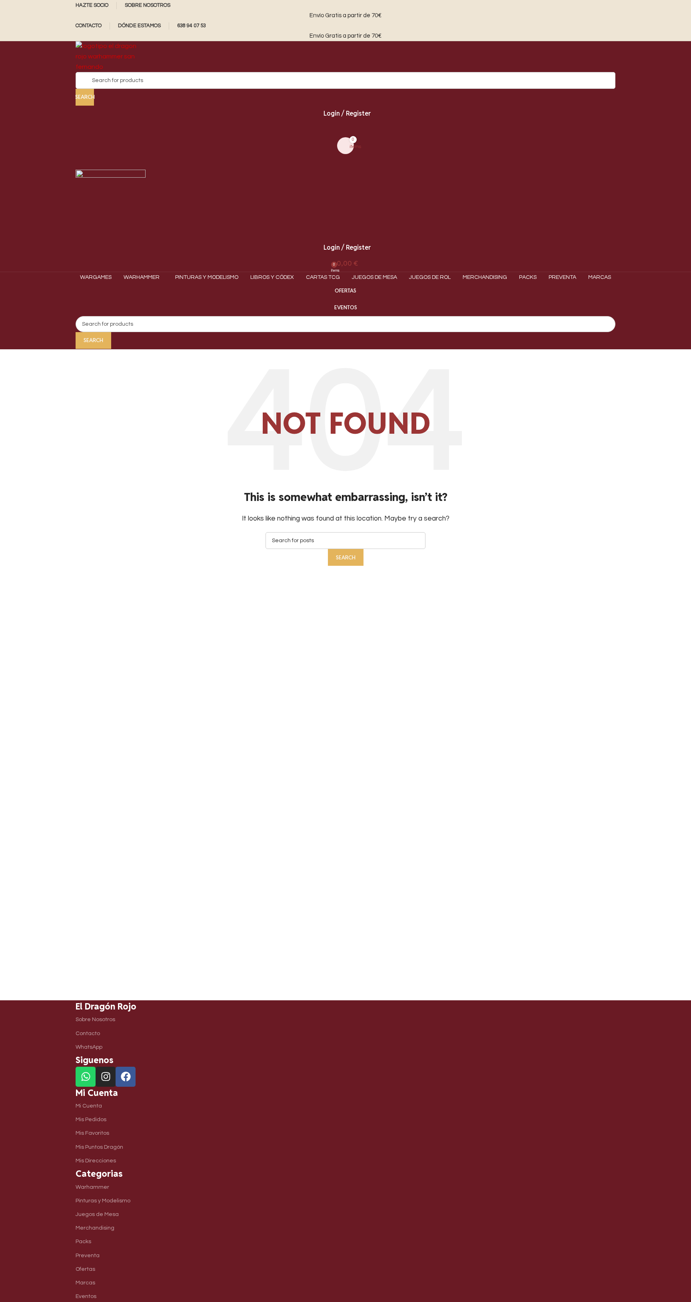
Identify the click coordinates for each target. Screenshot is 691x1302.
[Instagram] (106, 1077)
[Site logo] (111, 56)
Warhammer (92, 1187)
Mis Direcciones (96, 1161)
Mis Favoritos (92, 1133)
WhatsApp (89, 1047)
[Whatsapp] (86, 1077)
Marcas (85, 1283)
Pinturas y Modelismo (103, 1201)
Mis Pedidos (91, 1119)
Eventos (345, 307)
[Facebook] (126, 1077)
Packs (83, 1241)
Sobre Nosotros (95, 1019)
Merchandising (95, 1228)
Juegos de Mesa (97, 1214)
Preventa (88, 1255)
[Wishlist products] (345, 130)
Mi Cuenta (89, 1106)
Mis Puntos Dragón (99, 1147)
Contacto (88, 1033)
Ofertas (345, 290)
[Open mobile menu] (345, 162)
